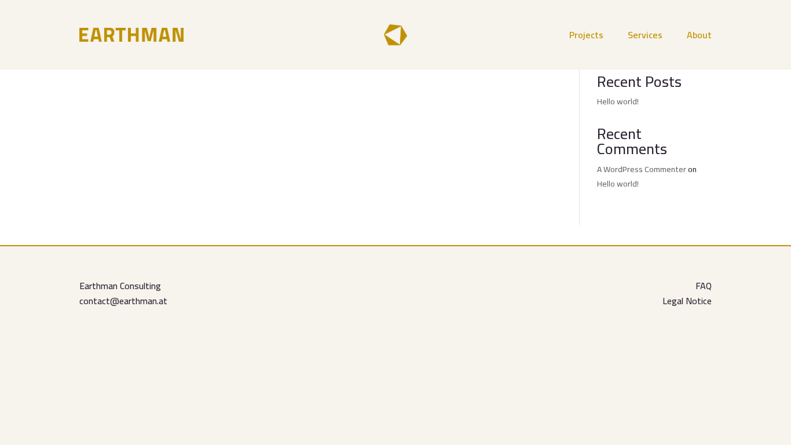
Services (645, 37)
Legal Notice (687, 300)
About (699, 37)
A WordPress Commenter (641, 169)
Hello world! (618, 101)
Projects (586, 37)
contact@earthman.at (123, 300)
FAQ (703, 285)
